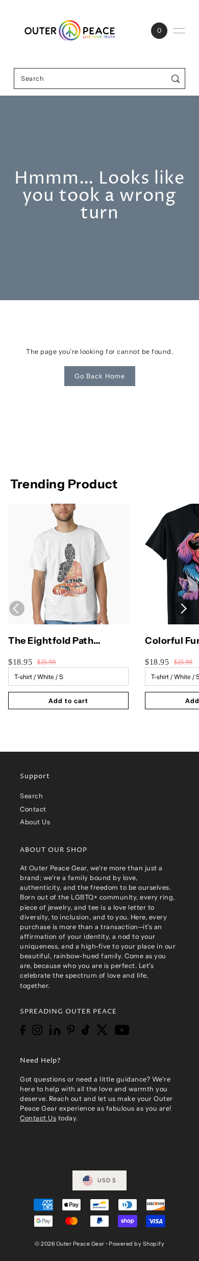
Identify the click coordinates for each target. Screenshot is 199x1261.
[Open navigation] (179, 30)
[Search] (176, 78)
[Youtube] (122, 1030)
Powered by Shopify (136, 1244)
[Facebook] (23, 1030)
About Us (35, 822)
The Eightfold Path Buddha (50, 641)
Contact (33, 809)
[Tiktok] (86, 1030)
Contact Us (38, 1118)
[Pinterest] (71, 1030)
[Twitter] (102, 1030)
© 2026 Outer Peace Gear (70, 1244)
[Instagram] (37, 1030)
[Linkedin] (54, 1030)
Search (31, 796)
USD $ (106, 1180)
